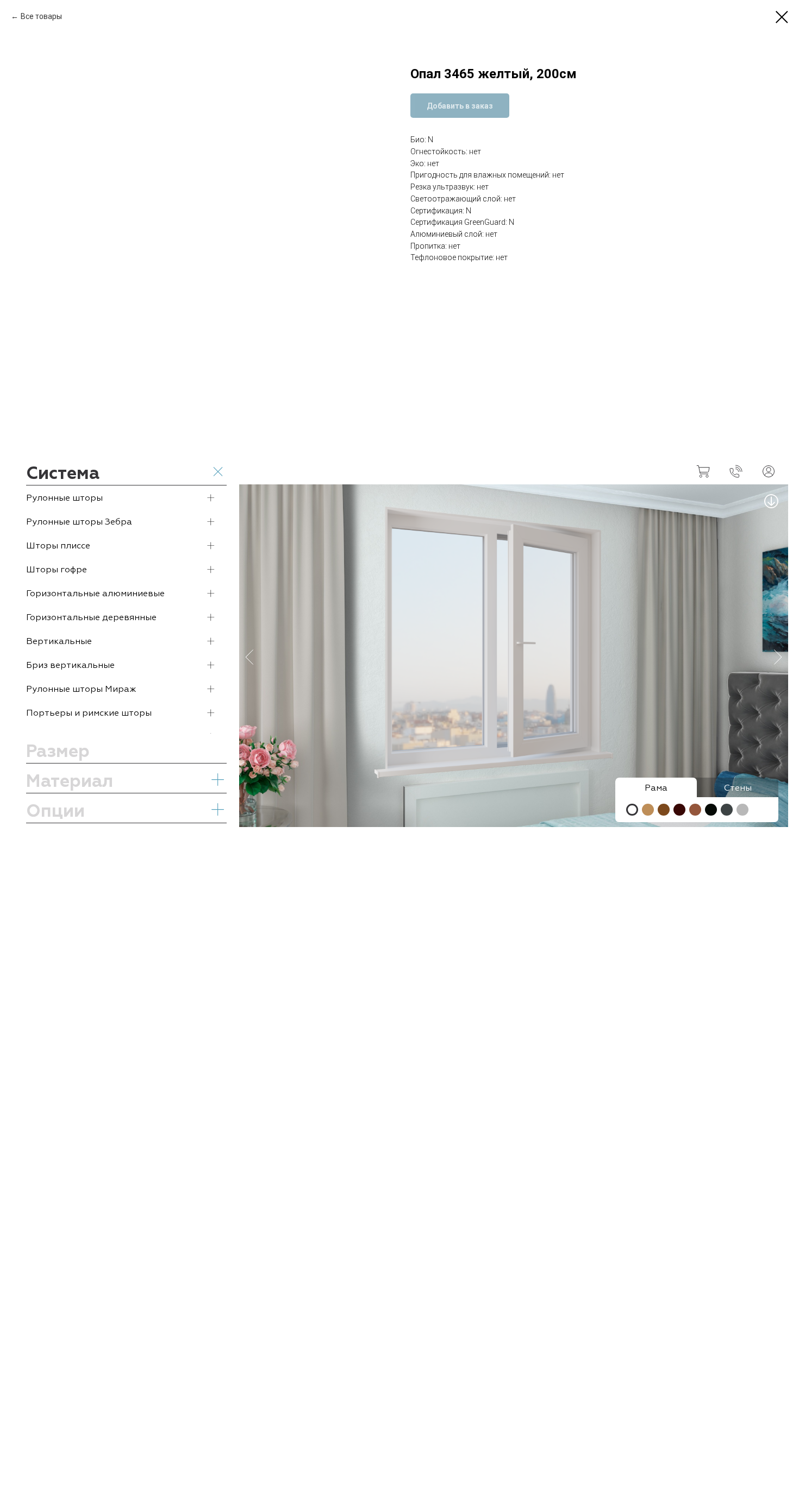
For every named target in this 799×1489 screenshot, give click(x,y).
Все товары (41, 16)
